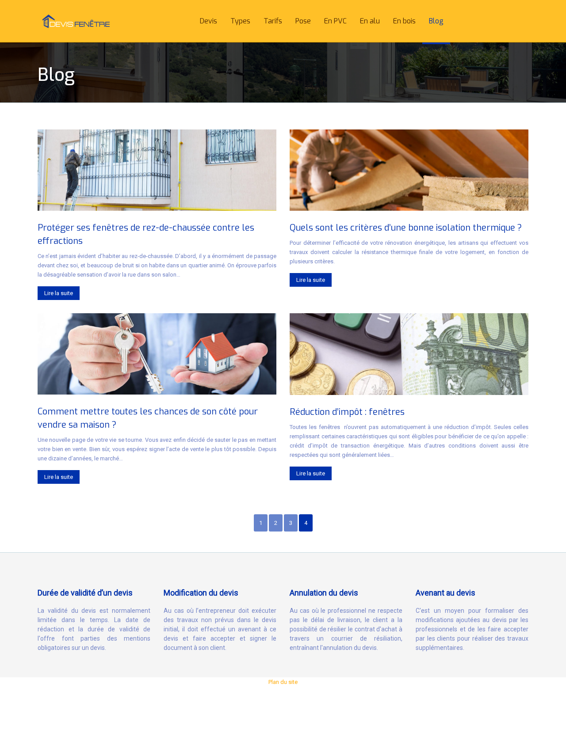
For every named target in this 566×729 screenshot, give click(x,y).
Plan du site (283, 682)
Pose (303, 21)
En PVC (335, 21)
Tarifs (273, 21)
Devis (208, 21)
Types (240, 21)
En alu (370, 21)
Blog (436, 21)
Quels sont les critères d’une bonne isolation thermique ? (406, 228)
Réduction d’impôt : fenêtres (347, 412)
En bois (404, 21)
